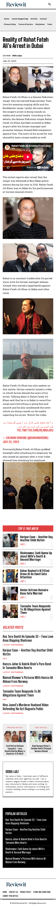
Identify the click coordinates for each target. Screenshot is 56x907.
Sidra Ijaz (17, 55)
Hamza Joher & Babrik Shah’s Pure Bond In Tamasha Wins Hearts (27, 666)
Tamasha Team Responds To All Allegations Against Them (35, 609)
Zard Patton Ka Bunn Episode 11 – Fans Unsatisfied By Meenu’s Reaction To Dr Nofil (15, 750)
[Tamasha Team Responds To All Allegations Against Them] (10, 611)
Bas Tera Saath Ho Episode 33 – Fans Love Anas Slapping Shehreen (28, 638)
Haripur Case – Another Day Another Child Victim (36, 538)
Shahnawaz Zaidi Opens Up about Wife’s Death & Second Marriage (36, 556)
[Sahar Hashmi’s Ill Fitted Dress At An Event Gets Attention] (10, 576)
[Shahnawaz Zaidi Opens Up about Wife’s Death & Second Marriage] (10, 558)
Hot (22, 544)
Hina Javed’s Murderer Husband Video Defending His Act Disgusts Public (26, 707)
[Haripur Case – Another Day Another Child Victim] (10, 540)
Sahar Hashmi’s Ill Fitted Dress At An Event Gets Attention (34, 574)
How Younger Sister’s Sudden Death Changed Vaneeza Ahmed (41, 748)
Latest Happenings (13, 645)
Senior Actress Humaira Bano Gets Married (34, 591)
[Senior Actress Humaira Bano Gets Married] (10, 593)
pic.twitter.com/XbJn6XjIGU (35, 430)
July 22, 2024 (11, 442)
